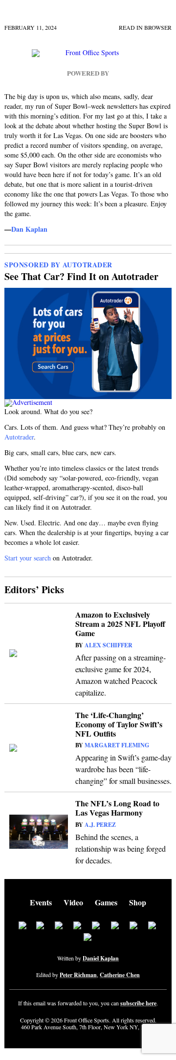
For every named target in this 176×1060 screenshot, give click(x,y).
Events (41, 902)
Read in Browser (145, 27)
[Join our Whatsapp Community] (96, 926)
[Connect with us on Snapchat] (88, 938)
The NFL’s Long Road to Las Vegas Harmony (117, 808)
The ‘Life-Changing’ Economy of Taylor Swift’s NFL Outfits (118, 724)
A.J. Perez (100, 824)
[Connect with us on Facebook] (22, 926)
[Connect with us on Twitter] (40, 926)
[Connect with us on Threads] (152, 926)
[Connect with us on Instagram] (77, 926)
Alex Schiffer (108, 645)
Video (73, 902)
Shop (137, 902)
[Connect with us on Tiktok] (115, 926)
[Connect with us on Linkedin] (59, 926)
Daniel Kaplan (101, 958)
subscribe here (138, 1003)
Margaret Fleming (117, 745)
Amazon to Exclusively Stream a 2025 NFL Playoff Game (120, 624)
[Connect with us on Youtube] (134, 926)
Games (106, 902)
